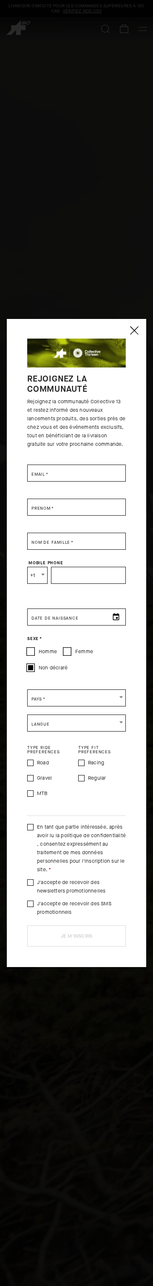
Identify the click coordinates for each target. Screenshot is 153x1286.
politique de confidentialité (93, 835)
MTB (42, 793)
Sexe (34, 639)
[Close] (134, 330)
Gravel (44, 778)
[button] (76, 698)
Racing (96, 762)
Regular (97, 778)
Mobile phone (45, 563)
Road (43, 762)
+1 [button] (32, 575)
